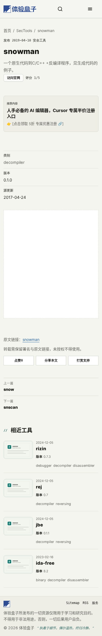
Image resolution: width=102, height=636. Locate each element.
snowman (31, 339)
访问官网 (13, 78)
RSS (85, 603)
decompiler (14, 162)
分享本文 (51, 360)
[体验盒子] (20, 9)
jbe (39, 525)
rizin (41, 448)
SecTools (24, 30)
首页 (7, 30)
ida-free (45, 563)
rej (39, 487)
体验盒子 (26, 627)
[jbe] (18, 526)
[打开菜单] (90, 9)
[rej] (18, 488)
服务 (95, 603)
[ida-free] (18, 564)
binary (41, 580)
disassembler (84, 466)
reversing (63, 504)
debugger (44, 466)
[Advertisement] (51, 264)
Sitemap (72, 603)
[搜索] (60, 9)
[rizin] (18, 450)
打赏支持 (83, 360)
